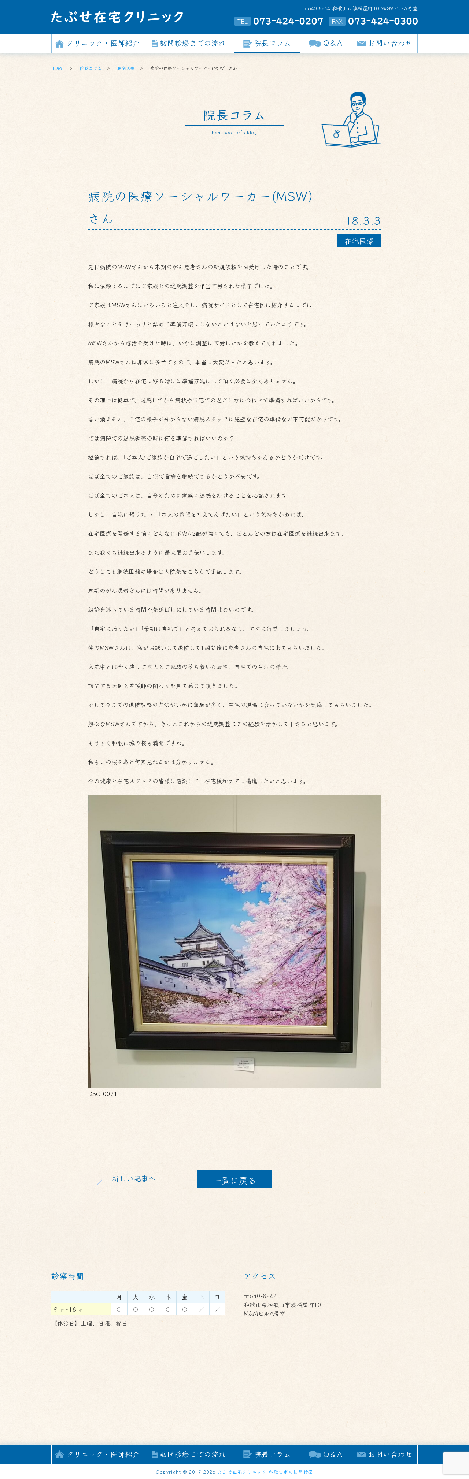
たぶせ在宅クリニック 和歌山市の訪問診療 (265, 1471)
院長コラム (272, 42)
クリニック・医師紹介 (103, 42)
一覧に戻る (234, 1180)
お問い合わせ (390, 42)
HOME (57, 68)
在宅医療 (126, 68)
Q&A (334, 42)
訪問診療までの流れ (193, 42)
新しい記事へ (134, 1178)
